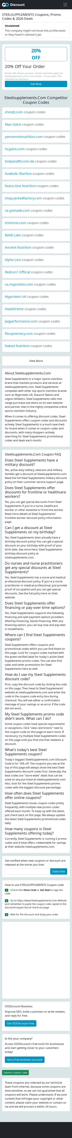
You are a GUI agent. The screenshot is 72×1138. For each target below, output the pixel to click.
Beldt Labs (24, 235)
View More (36, 361)
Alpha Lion (24, 259)
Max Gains (24, 124)
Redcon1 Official (29, 272)
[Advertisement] (36, 960)
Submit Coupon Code (15, 1072)
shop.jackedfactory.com (34, 198)
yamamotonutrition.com (35, 136)
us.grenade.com (29, 210)
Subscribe (58, 871)
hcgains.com (26, 149)
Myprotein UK (27, 296)
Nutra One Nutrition (31, 186)
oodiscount (13, 4)
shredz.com (25, 112)
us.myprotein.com (30, 284)
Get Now (36, 84)
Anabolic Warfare (29, 173)
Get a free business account (24, 1060)
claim (28, 1102)
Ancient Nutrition (29, 247)
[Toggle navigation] (65, 4)
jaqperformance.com (32, 321)
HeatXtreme (25, 309)
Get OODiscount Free (20, 1023)
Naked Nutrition (28, 346)
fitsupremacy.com (30, 333)
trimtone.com (27, 223)
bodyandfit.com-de (31, 161)
